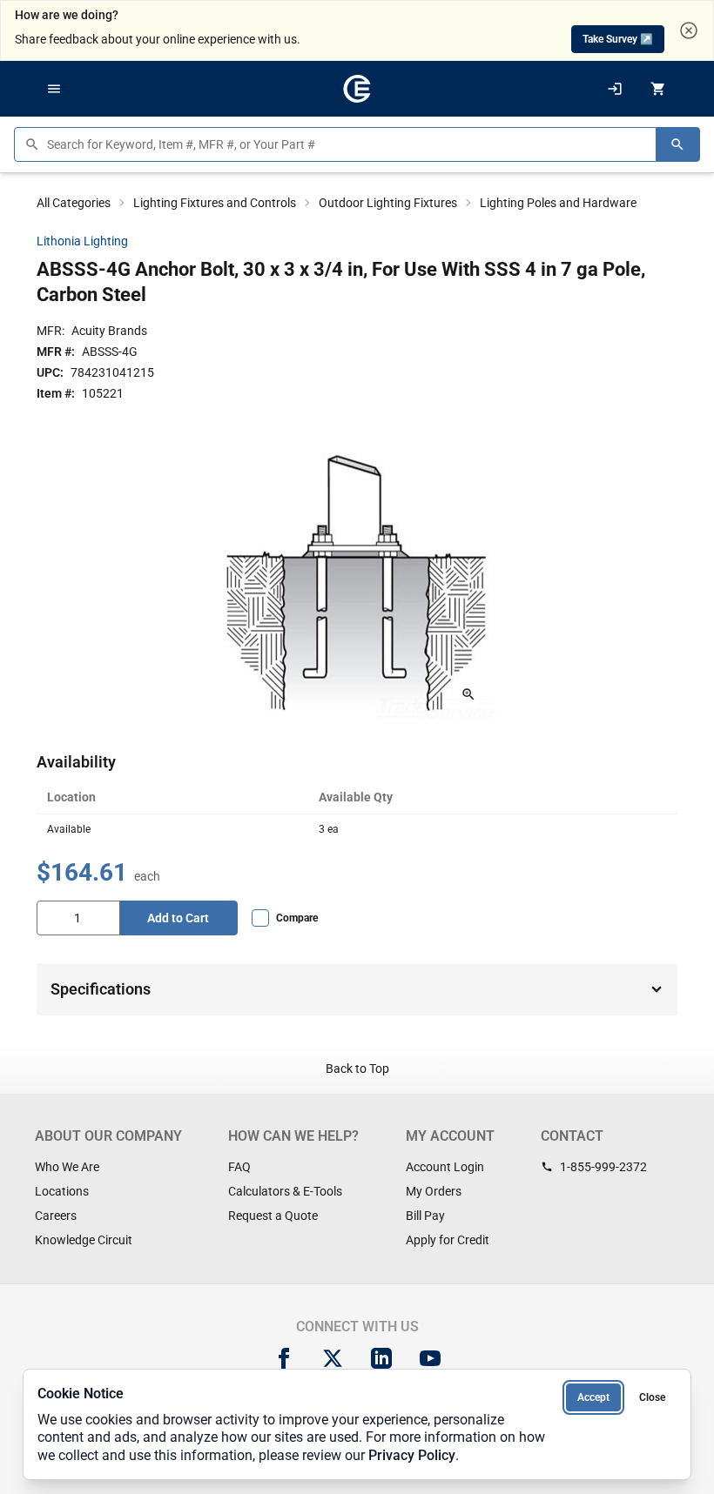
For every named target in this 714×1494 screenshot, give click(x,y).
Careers (56, 1216)
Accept (593, 1397)
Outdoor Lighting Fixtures (388, 203)
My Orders (433, 1191)
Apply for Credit (447, 1240)
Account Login (445, 1167)
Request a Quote (273, 1216)
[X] (332, 1358)
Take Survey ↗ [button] (618, 39)
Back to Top (357, 1068)
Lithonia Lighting (82, 241)
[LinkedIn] (381, 1358)
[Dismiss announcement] (688, 30)
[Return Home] (357, 89)
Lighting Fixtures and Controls (214, 203)
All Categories (74, 203)
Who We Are (67, 1167)
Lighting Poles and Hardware (558, 203)
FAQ (239, 1167)
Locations (62, 1191)
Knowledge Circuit (83, 1240)
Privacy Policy (411, 1455)
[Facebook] (283, 1358)
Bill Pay (425, 1216)
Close (652, 1397)
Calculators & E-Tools (285, 1191)
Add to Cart (178, 918)
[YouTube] (430, 1358)
